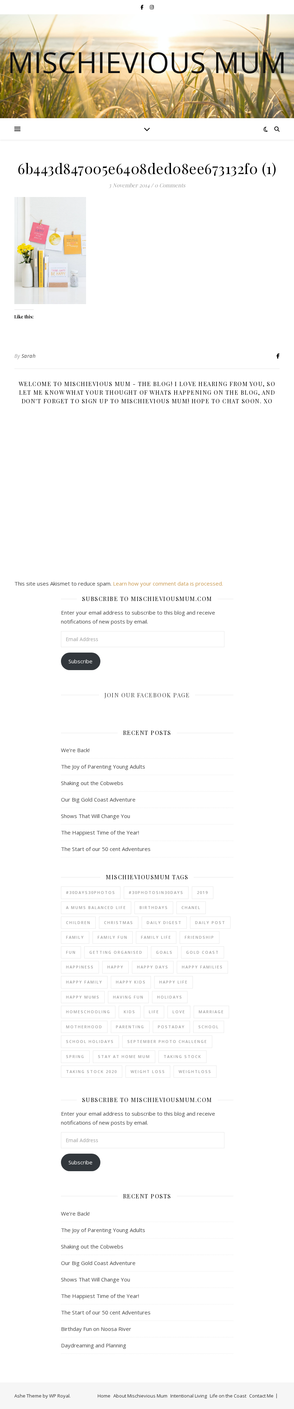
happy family (84, 982)
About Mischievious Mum (140, 1396)
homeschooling (88, 1011)
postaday (171, 1026)
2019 (202, 892)
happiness (80, 967)
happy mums (83, 997)
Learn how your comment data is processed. (168, 583)
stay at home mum (124, 1056)
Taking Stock (182, 1056)
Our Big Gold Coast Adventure (98, 799)
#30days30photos (90, 892)
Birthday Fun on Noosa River (96, 1328)
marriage (211, 1011)
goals (164, 952)
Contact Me (261, 1396)
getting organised (116, 952)
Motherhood (84, 1026)
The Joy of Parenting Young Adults (103, 766)
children (78, 922)
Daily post (210, 922)
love (178, 1011)
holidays (169, 997)
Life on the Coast (228, 1396)
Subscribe (80, 661)
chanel (191, 907)
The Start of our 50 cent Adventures (106, 848)
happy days (153, 967)
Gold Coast (202, 952)
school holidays (90, 1041)
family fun (113, 937)
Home (104, 1396)
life (154, 1011)
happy (115, 967)
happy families (202, 967)
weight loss (148, 1071)
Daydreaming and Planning (93, 1345)
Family (75, 937)
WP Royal (59, 1396)
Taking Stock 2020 (91, 1071)
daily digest (164, 922)
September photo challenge (167, 1041)
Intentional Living (188, 1396)
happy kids (131, 982)
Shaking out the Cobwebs (92, 783)
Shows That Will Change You (95, 815)
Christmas (118, 922)
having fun (128, 997)
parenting (130, 1026)
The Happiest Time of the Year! (100, 832)
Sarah (29, 355)
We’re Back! (75, 750)
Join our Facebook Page (147, 695)
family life (156, 937)
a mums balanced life (96, 907)
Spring (75, 1056)
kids (130, 1011)
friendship (199, 937)
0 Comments (170, 185)
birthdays (153, 907)
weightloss (195, 1071)
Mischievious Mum (147, 62)
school (208, 1026)
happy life (173, 982)
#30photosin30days (156, 892)
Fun (71, 952)
